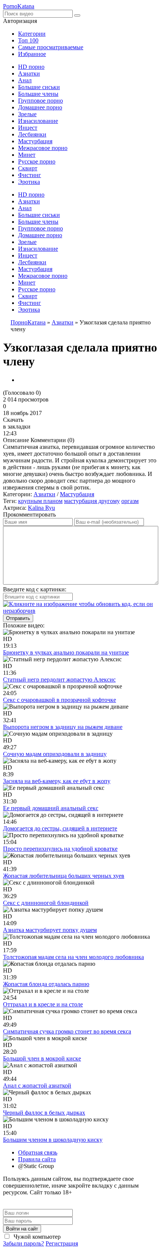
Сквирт (27, 168)
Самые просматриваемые (50, 47)
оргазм (130, 501)
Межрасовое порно (42, 148)
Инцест (27, 127)
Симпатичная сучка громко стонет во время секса (67, 1031)
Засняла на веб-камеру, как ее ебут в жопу (56, 781)
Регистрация (62, 1243)
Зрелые (27, 114)
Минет (26, 155)
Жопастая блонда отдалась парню (46, 984)
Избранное (32, 54)
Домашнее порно (40, 107)
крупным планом (40, 501)
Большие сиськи (39, 87)
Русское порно (36, 161)
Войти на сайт (22, 1229)
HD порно (31, 67)
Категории (32, 33)
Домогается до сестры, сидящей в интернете (60, 828)
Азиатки (29, 73)
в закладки (17, 426)
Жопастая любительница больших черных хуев (63, 876)
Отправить (18, 618)
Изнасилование (38, 121)
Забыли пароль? (23, 1243)
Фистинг (29, 175)
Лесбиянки (32, 134)
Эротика (29, 182)
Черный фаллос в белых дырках (44, 1112)
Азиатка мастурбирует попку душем (50, 930)
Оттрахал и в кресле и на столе (43, 1004)
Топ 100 (28, 40)
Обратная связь (37, 1152)
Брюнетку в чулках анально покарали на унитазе (66, 652)
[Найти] (77, 15)
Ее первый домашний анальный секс (50, 808)
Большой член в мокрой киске (42, 1058)
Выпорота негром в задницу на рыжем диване (62, 727)
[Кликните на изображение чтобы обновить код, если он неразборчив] (81, 611)
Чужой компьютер (36, 1236)
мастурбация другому (92, 501)
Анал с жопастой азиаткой (37, 1085)
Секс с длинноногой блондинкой (46, 903)
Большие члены (38, 94)
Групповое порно (40, 100)
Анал (25, 80)
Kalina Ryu (41, 508)
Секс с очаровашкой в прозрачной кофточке (59, 700)
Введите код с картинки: (34, 589)
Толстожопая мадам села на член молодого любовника (73, 957)
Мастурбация (35, 141)
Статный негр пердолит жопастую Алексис (59, 679)
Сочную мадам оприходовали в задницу (55, 754)
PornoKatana (18, 6)
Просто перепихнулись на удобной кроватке (60, 848)
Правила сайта (37, 1159)
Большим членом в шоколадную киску (52, 1139)
